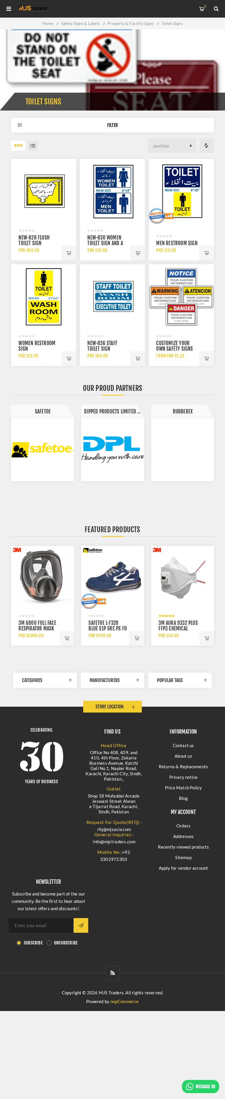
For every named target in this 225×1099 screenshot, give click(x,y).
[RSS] (113, 973)
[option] (43, 443)
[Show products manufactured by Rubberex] (182, 449)
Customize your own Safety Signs (174, 346)
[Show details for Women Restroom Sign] (43, 296)
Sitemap (183, 857)
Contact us (183, 745)
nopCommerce (124, 1001)
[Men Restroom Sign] (181, 191)
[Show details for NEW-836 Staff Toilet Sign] (112, 296)
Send (81, 925)
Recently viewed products (183, 846)
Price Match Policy (183, 787)
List (33, 146)
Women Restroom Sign (36, 346)
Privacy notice (183, 777)
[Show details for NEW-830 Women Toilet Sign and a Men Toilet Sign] (112, 191)
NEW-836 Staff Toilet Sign (102, 346)
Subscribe (33, 943)
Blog (183, 798)
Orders (183, 825)
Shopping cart (205, 6)
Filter (112, 125)
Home (48, 23)
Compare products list (206, 145)
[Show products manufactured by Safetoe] (42, 449)
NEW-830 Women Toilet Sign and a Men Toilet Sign (105, 243)
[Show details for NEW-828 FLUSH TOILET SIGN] (43, 191)
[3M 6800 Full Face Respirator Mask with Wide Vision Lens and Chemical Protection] (42, 577)
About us (183, 756)
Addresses (183, 836)
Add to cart (69, 253)
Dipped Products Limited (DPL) (114, 411)
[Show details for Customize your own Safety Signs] (181, 296)
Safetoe (43, 411)
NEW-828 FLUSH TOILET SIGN (34, 240)
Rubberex (183, 411)
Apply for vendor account (183, 868)
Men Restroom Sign (176, 243)
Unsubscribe (66, 943)
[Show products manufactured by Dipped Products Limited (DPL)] (112, 449)
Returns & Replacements (183, 766)
